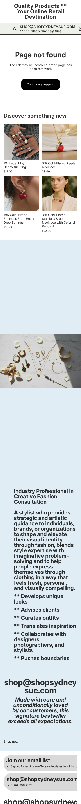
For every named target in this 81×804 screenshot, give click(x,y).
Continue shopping (40, 84)
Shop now (11, 741)
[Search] (15, 29)
